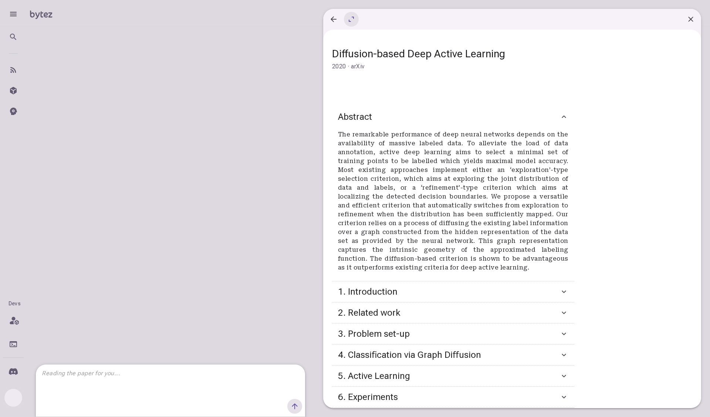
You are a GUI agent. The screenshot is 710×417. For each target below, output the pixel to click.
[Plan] (13, 320)
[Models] (13, 90)
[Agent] (13, 111)
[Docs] (13, 344)
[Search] (13, 37)
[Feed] (13, 70)
